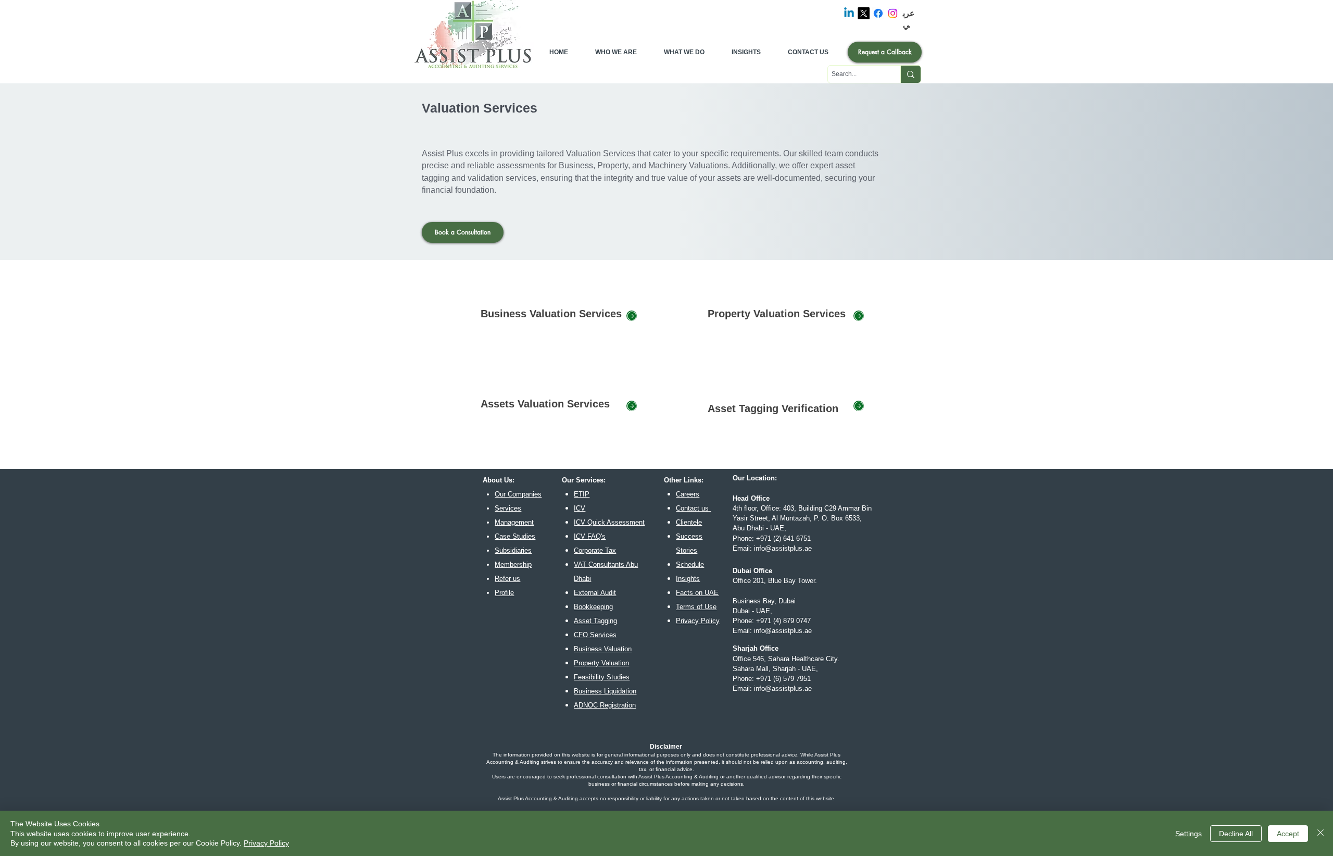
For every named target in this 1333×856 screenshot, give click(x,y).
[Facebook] (878, 13)
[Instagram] (893, 13)
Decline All (1236, 833)
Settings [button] (1188, 833)
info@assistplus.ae (783, 548)
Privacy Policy (266, 843)
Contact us (692, 508)
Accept (1288, 833)
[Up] (631, 316)
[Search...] (910, 74)
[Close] (1320, 833)
